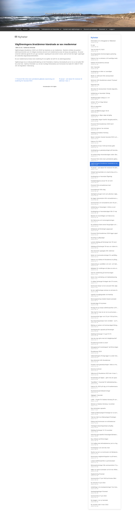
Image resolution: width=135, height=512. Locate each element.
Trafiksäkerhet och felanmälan (50, 29)
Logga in (111, 29)
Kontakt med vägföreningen (71, 29)
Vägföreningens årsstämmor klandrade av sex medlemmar (46, 44)
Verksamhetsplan (35, 29)
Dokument (102, 29)
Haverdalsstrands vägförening (63, 13)
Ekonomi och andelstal (90, 29)
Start (17, 29)
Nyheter (25, 29)
